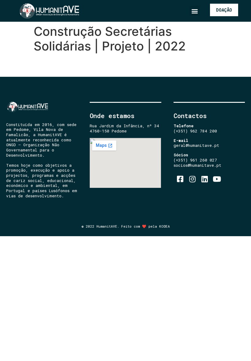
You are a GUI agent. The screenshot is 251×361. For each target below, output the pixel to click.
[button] (194, 11)
